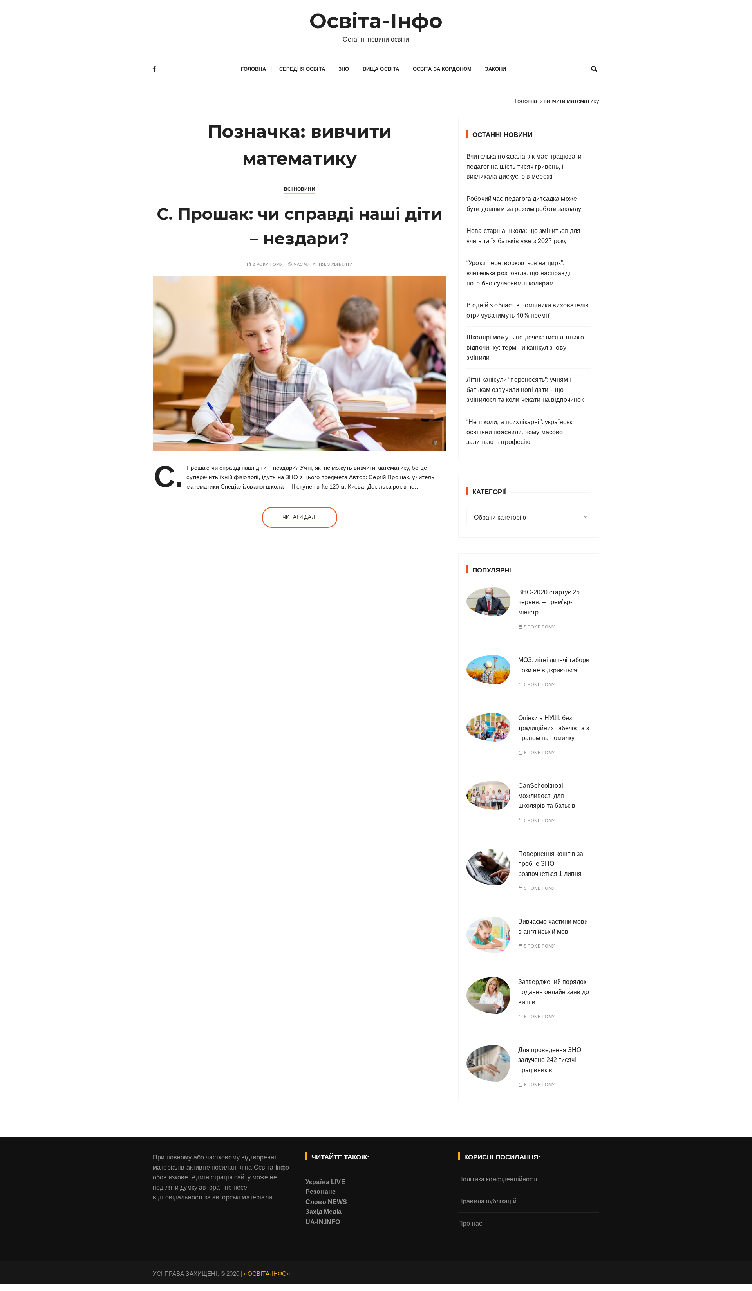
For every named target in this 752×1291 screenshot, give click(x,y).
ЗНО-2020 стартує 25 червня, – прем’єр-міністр (549, 602)
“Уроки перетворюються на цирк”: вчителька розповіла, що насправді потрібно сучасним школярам (518, 273)
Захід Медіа (324, 1211)
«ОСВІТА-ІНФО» (267, 1273)
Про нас (470, 1223)
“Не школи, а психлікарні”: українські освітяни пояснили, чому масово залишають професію (520, 432)
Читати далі (299, 517)
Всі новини (299, 189)
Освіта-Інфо (376, 21)
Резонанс (321, 1191)
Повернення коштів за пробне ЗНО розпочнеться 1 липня (550, 863)
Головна (253, 69)
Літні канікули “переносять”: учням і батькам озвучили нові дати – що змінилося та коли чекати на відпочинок (525, 389)
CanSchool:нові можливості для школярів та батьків (546, 795)
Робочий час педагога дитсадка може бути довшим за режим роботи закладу (523, 203)
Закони (495, 69)
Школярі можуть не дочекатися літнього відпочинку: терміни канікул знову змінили (525, 347)
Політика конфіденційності (497, 1179)
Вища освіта (381, 69)
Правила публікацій (487, 1201)
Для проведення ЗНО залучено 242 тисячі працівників (549, 1060)
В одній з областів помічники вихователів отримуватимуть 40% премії (527, 310)
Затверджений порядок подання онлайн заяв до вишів (553, 992)
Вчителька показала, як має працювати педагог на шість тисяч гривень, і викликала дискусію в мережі (524, 166)
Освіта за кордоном (442, 69)
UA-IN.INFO (323, 1222)
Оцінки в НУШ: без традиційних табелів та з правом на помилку (553, 728)
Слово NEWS (326, 1202)
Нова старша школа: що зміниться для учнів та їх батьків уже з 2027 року (523, 236)
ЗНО (343, 69)
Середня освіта (302, 69)
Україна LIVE (325, 1182)
